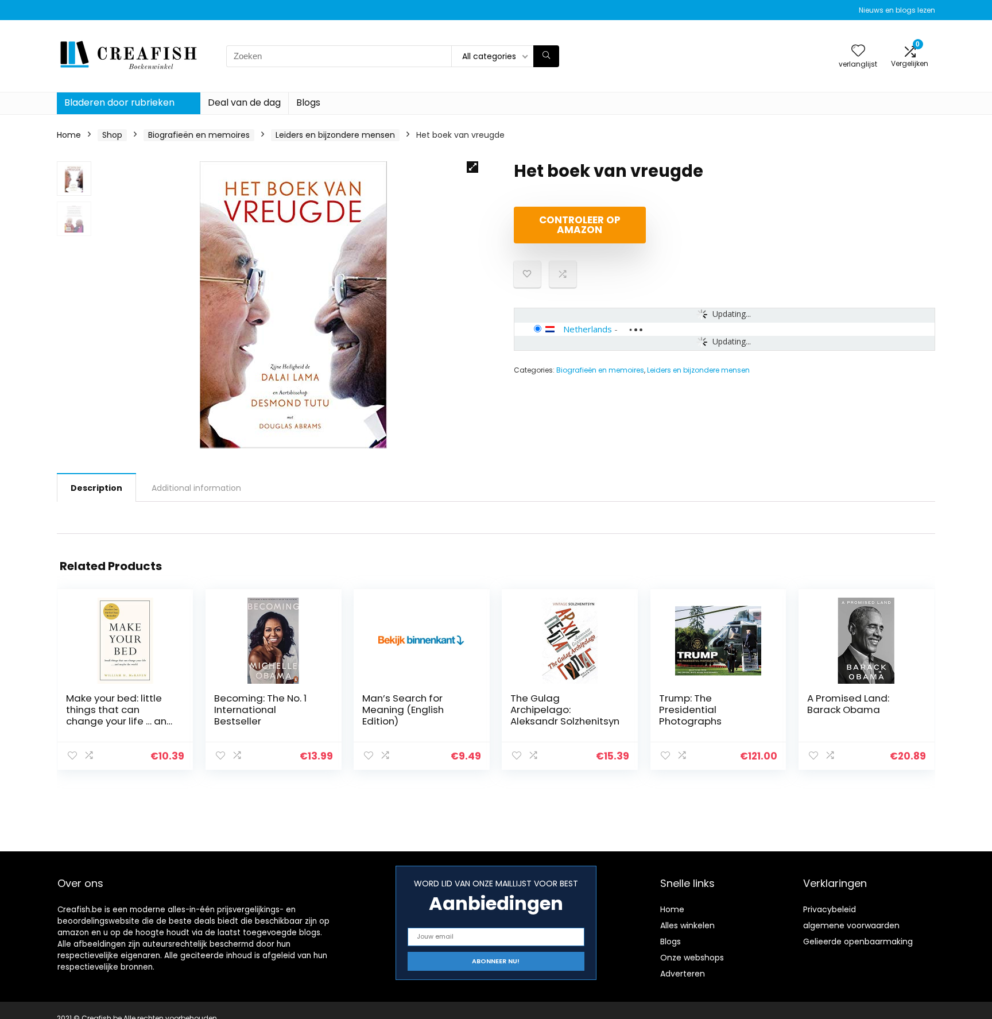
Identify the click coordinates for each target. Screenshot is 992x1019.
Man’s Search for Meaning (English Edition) (403, 709)
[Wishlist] (858, 51)
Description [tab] (96, 488)
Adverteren (682, 973)
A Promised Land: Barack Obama (848, 703)
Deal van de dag (244, 102)
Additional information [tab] (196, 488)
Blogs (308, 102)
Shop (112, 135)
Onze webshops (692, 957)
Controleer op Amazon (580, 225)
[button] (472, 167)
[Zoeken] (546, 56)
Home (69, 135)
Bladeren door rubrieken (119, 102)
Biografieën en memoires (199, 135)
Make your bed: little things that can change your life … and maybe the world (119, 715)
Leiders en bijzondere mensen (335, 135)
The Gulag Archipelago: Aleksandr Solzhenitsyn (564, 709)
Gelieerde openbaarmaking (858, 941)
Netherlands (587, 329)
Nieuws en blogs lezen (897, 10)
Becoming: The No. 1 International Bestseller (260, 709)
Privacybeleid (829, 909)
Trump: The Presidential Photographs (690, 709)
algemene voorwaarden (851, 925)
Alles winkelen (687, 925)
